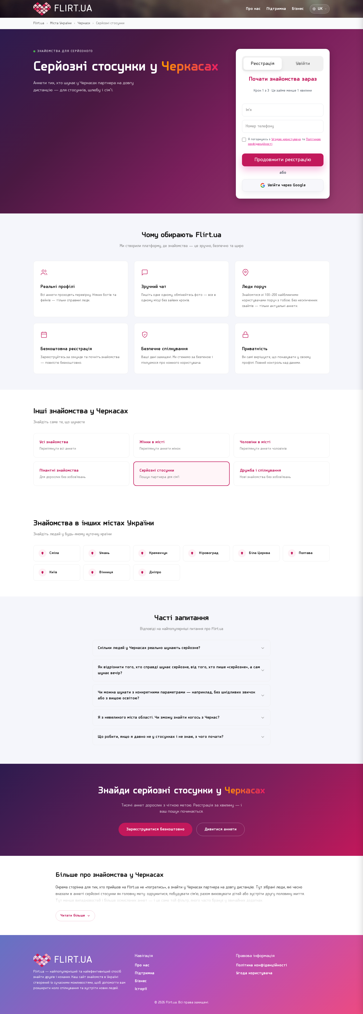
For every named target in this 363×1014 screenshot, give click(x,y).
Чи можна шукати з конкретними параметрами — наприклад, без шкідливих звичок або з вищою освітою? (176, 695)
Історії (141, 989)
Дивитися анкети (220, 829)
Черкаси (84, 23)
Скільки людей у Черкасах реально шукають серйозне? (149, 648)
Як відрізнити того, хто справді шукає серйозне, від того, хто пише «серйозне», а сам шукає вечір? (179, 670)
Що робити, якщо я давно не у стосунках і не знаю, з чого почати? (160, 737)
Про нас (253, 9)
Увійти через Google (286, 185)
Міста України (61, 23)
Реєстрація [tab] (262, 63)
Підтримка (276, 9)
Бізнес (298, 9)
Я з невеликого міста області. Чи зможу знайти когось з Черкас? (159, 718)
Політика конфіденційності (261, 965)
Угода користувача (254, 973)
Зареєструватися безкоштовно (155, 829)
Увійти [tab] (303, 63)
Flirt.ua (38, 23)
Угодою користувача (286, 139)
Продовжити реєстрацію (283, 160)
